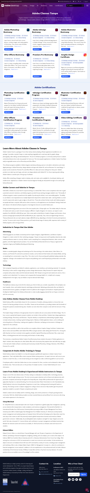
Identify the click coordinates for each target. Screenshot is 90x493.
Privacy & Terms (17, 491)
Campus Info (58, 476)
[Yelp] (69, 479)
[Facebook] (76, 479)
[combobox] (75, 5)
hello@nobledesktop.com (45, 474)
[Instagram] (80, 479)
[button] (87, 490)
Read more (17, 46)
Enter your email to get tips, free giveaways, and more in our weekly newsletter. (75, 469)
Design (32, 5)
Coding (24, 5)
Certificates (59, 5)
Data (50, 5)
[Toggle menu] (87, 5)
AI (37, 5)
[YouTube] (73, 479)
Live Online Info (58, 483)
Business (44, 5)
